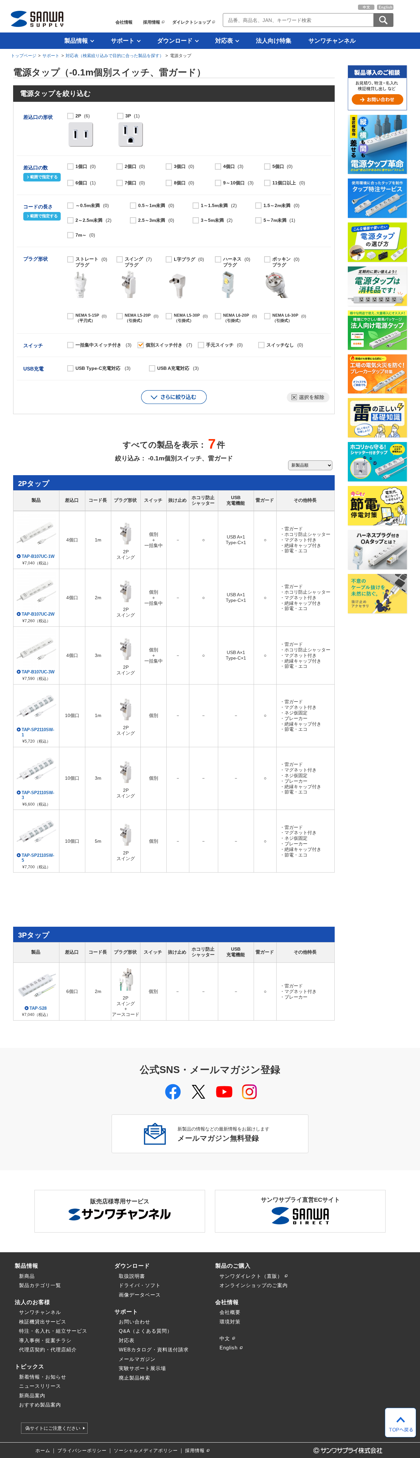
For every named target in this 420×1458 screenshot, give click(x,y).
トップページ (23, 55)
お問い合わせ (134, 1321)
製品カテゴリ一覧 (40, 1285)
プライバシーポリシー (82, 1450)
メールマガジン (137, 1359)
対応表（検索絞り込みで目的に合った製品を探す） (115, 55)
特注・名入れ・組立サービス (53, 1331)
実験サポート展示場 (142, 1368)
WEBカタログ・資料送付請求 (154, 1349)
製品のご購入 (233, 1266)
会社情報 (124, 22)
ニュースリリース (40, 1386)
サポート (123, 40)
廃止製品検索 (134, 1378)
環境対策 (230, 1321)
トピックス (29, 1366)
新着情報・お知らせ (42, 1377)
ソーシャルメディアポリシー (146, 1450)
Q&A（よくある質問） (145, 1331)
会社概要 (230, 1312)
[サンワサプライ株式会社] (37, 19)
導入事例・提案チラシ (45, 1340)
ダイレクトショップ (191, 22)
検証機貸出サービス (42, 1321)
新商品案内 (32, 1395)
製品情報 (76, 40)
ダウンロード (175, 40)
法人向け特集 (273, 40)
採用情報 (151, 22)
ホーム (42, 1450)
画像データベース (140, 1295)
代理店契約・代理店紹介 (48, 1349)
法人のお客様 (32, 1302)
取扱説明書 (132, 1276)
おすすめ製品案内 (40, 1404)
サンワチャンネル (332, 40)
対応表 (224, 40)
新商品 (27, 1276)
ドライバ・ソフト (140, 1285)
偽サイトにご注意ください (52, 1428)
